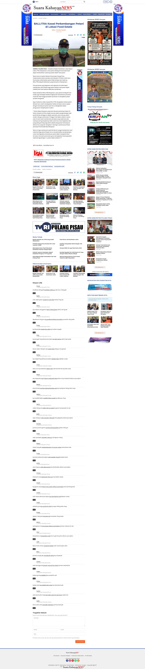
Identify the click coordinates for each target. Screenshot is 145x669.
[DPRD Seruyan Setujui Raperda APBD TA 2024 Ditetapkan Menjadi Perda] (91, 177)
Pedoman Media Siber (78, 655)
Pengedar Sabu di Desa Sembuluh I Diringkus (106, 313)
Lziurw (38, 364)
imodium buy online (45, 329)
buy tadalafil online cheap (46, 585)
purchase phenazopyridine (52, 427)
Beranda (35, 14)
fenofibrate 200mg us (49, 290)
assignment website (48, 545)
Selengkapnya (99, 212)
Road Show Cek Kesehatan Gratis (51, 187)
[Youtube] (73, 660)
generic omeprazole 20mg (50, 378)
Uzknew (38, 561)
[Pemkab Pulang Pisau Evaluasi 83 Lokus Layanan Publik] (65, 182)
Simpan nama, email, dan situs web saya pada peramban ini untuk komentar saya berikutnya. (56, 638)
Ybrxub (38, 286)
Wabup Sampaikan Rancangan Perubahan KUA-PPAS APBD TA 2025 (104, 170)
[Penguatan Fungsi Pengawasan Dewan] (91, 261)
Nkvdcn (38, 522)
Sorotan (108, 14)
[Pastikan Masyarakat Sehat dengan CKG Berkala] (79, 182)
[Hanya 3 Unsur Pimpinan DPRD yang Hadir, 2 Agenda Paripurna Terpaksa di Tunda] (91, 199)
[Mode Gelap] (111, 1)
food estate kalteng (47, 166)
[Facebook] (67, 660)
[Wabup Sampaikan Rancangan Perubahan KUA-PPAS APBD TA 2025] (91, 170)
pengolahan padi (59, 166)
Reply (34, 293)
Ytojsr (37, 532)
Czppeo (38, 571)
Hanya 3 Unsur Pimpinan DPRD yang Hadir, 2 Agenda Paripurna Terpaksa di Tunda (104, 198)
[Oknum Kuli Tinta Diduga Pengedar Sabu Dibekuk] (106, 319)
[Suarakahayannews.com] (54, 8)
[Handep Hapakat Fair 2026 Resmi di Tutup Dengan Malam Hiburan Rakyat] (79, 196)
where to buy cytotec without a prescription (53, 486)
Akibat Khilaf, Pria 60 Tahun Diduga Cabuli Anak (92, 313)
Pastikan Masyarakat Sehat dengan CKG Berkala (79, 188)
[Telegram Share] (81, 35)
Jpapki (37, 414)
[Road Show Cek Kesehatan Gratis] (52, 182)
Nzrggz (38, 512)
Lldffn (37, 542)
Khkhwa (38, 443)
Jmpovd (38, 384)
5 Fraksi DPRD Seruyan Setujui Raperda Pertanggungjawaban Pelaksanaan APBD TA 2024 (104, 191)
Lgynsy (38, 404)
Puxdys (38, 325)
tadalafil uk (44, 575)
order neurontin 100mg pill (47, 418)
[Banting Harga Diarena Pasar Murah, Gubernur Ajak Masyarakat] (52, 210)
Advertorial (101, 14)
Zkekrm (38, 394)
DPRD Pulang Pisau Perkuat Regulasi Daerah (103, 252)
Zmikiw (38, 581)
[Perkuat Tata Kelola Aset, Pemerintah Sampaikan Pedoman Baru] (91, 247)
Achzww (38, 473)
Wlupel (38, 374)
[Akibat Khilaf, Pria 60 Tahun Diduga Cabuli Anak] (93, 306)
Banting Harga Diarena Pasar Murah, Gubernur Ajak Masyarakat (51, 216)
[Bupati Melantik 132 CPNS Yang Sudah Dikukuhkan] (38, 182)
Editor (53, 30)
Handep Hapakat (44, 14)
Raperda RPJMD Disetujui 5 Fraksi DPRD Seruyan (103, 182)
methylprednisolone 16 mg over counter (51, 447)
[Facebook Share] (75, 35)
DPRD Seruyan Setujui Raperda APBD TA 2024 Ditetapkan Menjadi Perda (103, 177)
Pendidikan (72, 14)
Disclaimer (56, 655)
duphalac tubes (55, 359)
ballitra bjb (36, 166)
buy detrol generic (57, 339)
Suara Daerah (54, 14)
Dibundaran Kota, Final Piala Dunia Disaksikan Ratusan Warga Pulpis (38, 202)
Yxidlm (38, 502)
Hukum (80, 14)
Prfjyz (37, 335)
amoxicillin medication (47, 605)
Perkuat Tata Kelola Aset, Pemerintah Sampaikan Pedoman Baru (103, 246)
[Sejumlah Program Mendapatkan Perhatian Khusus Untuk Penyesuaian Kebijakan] (91, 239)
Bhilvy (37, 551)
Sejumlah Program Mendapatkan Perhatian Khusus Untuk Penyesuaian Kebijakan (103, 239)
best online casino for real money (53, 595)
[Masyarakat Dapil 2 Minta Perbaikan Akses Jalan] (91, 206)
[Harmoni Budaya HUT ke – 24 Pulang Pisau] (79, 210)
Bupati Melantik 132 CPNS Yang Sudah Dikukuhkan (38, 188)
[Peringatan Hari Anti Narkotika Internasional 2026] (93, 319)
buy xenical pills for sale (55, 496)
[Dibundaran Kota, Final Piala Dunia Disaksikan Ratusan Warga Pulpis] (38, 196)
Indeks (106, 1)
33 (38, 35)
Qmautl (38, 483)
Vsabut (38, 433)
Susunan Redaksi (65, 655)
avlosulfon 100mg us (47, 437)
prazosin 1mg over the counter (50, 565)
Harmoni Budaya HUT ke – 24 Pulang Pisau (78, 216)
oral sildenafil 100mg (49, 555)
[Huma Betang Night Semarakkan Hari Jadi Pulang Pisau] (38, 210)
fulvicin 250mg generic (52, 309)
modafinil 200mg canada (49, 398)
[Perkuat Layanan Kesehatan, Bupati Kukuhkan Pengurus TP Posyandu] (65, 196)
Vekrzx (38, 305)
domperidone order (46, 536)
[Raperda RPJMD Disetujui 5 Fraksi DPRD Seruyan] (91, 184)
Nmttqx (38, 355)
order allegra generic (46, 467)
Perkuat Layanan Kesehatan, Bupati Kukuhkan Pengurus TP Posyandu (65, 202)
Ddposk (38, 315)
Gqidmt (38, 591)
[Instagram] (70, 660)
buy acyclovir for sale (46, 506)
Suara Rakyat (86, 14)
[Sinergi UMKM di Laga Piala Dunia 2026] (52, 196)
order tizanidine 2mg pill (54, 457)
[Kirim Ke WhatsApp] (84, 35)
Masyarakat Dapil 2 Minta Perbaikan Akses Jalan (103, 204)
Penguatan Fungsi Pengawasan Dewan (102, 259)
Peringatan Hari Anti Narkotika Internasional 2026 (93, 326)
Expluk (38, 296)
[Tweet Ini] (78, 35)
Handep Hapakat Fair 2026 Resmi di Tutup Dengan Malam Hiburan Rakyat (78, 202)
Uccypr (38, 453)
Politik (95, 14)
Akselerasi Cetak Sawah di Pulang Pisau (64, 216)
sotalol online (51, 349)
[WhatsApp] (75, 660)
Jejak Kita (63, 14)
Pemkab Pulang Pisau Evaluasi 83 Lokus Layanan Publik (64, 188)
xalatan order (49, 368)
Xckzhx (38, 463)
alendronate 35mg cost (47, 477)
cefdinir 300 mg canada (48, 408)
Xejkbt (37, 601)
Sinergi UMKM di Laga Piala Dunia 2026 (51, 202)
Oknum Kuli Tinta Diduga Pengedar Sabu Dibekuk (105, 326)
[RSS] (78, 660)
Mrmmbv (38, 423)
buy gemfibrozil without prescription (54, 319)
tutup (30, 4)
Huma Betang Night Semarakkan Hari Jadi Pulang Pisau (38, 216)
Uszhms (38, 492)
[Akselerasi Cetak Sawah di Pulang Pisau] (65, 210)
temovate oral (46, 516)
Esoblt (37, 345)
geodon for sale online (48, 299)
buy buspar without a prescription (51, 526)
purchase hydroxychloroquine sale (48, 388)
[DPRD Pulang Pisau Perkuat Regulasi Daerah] (91, 254)
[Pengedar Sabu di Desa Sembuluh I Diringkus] (106, 306)
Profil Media (88, 655)
